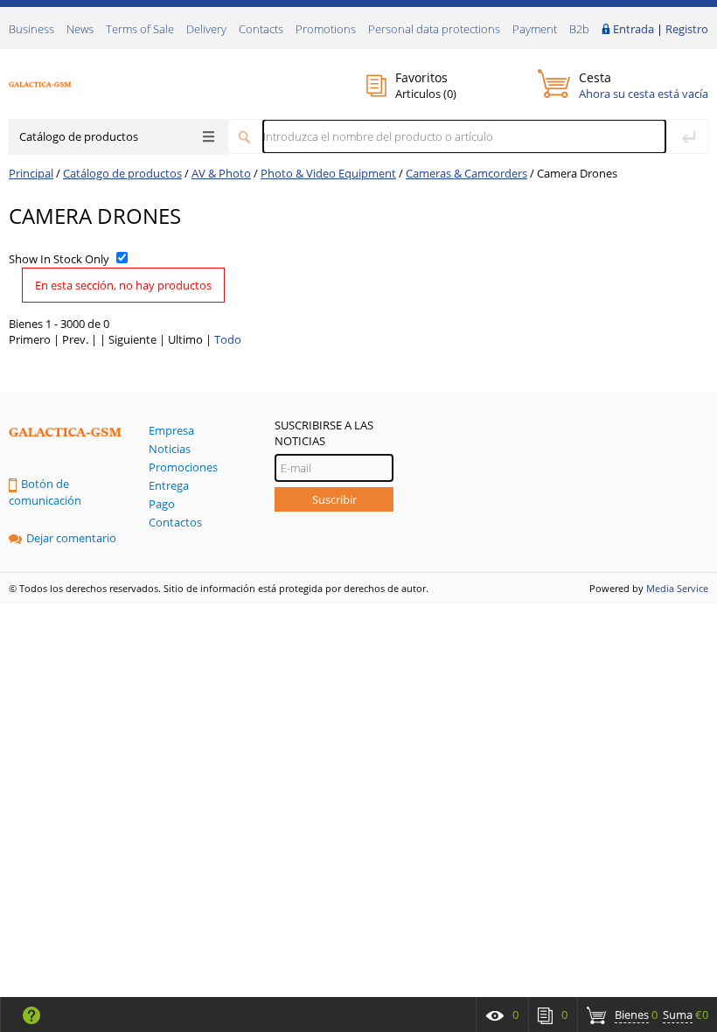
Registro (686, 29)
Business (31, 29)
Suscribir (334, 499)
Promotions (326, 29)
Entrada (633, 29)
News (80, 29)
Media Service (677, 588)
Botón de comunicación (45, 492)
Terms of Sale (140, 29)
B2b (579, 29)
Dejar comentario (71, 538)
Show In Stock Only (59, 259)
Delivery (206, 29)
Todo (227, 339)
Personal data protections (434, 29)
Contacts (261, 29)
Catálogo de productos (78, 136)
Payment (534, 29)
